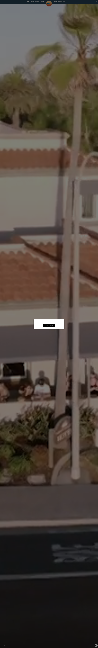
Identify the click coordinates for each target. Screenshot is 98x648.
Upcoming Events (49, 325)
